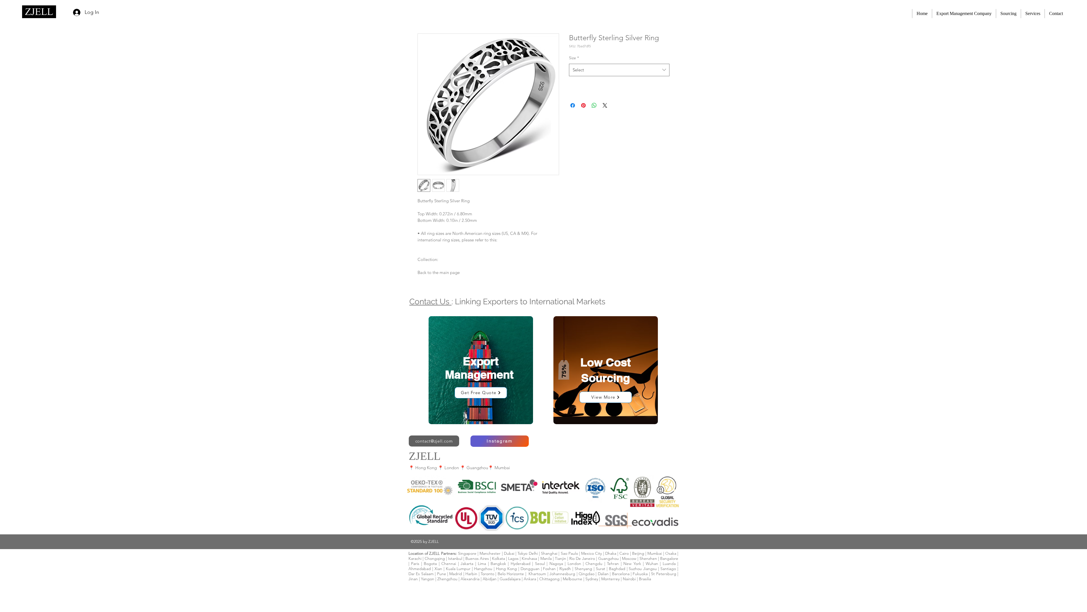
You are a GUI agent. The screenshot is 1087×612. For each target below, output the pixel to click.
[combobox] (619, 70)
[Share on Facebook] (572, 105)
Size (574, 57)
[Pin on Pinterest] (583, 105)
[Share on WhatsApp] (594, 105)
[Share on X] (605, 105)
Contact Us (430, 301)
